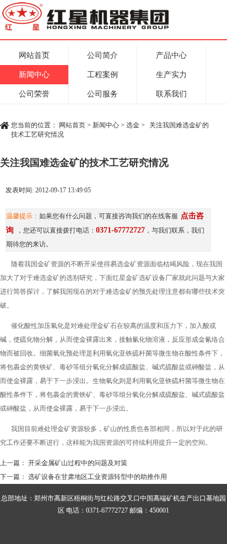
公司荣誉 (34, 94)
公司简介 (102, 55)
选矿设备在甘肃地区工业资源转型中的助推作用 (97, 477)
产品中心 (171, 55)
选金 (132, 125)
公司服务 (102, 94)
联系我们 (171, 94)
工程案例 (102, 75)
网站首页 (34, 55)
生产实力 (171, 75)
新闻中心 (34, 75)
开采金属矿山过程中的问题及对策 (77, 463)
